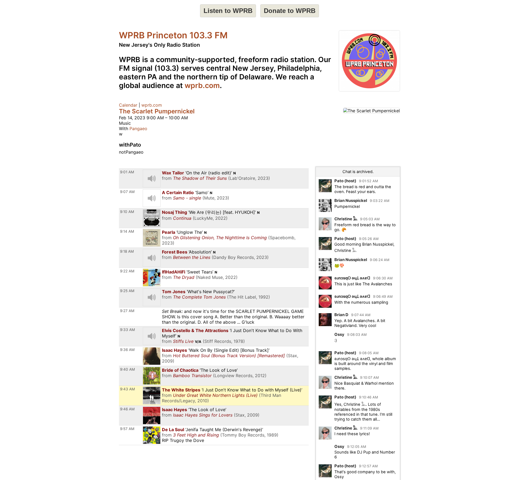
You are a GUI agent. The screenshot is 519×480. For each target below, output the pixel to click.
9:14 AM (127, 231)
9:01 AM (127, 172)
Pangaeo (138, 128)
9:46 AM (127, 409)
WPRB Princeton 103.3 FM (173, 35)
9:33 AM (127, 329)
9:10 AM (127, 211)
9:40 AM (127, 369)
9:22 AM (127, 271)
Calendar (128, 105)
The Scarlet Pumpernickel (157, 111)
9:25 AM (127, 291)
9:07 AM (127, 192)
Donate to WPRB (289, 10)
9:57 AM (127, 429)
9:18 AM (127, 251)
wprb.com (202, 85)
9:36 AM (127, 349)
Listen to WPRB (228, 10)
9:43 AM (127, 389)
